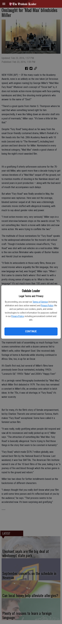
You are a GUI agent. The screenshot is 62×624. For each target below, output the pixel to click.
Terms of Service (40, 302)
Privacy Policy (47, 305)
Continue (31, 331)
